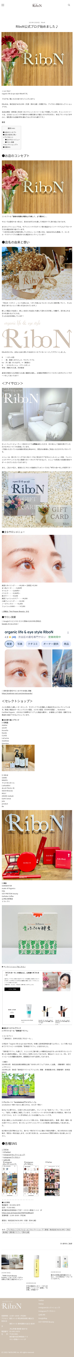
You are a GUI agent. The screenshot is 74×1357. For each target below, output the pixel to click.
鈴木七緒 (26, 1232)
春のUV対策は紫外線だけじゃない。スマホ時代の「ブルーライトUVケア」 (61, 1277)
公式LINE (6, 1160)
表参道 (5, 1232)
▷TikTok (5, 1149)
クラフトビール (22, 1229)
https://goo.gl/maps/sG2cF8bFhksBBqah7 (18, 1213)
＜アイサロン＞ (8, 137)
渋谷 (68, 1229)
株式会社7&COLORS (57, 1229)
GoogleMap (42, 1318)
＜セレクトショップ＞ (10, 144)
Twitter (41, 1300)
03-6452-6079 (14, 1331)
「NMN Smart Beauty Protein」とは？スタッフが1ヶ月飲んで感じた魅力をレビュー (12, 1277)
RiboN (43, 22)
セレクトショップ (36, 1229)
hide (13, 128)
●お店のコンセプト (9, 132)
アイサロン (11, 1229)
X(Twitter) (7, 1152)
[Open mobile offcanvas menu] (2, 4)
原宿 (46, 1229)
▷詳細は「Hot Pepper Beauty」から (15, 611)
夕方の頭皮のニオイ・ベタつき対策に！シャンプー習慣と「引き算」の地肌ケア (37, 1288)
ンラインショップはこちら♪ (15, 966)
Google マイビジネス (9, 624)
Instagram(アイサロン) (11, 1157)
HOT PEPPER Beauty (46, 1322)
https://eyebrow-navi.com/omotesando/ (17, 693)
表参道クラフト (15, 1232)
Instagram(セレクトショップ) (14, 1154)
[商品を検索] (69, 4)
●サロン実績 (9, 142)
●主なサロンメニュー (12, 139)
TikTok (41, 1304)
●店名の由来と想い (9, 134)
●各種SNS (6, 147)
